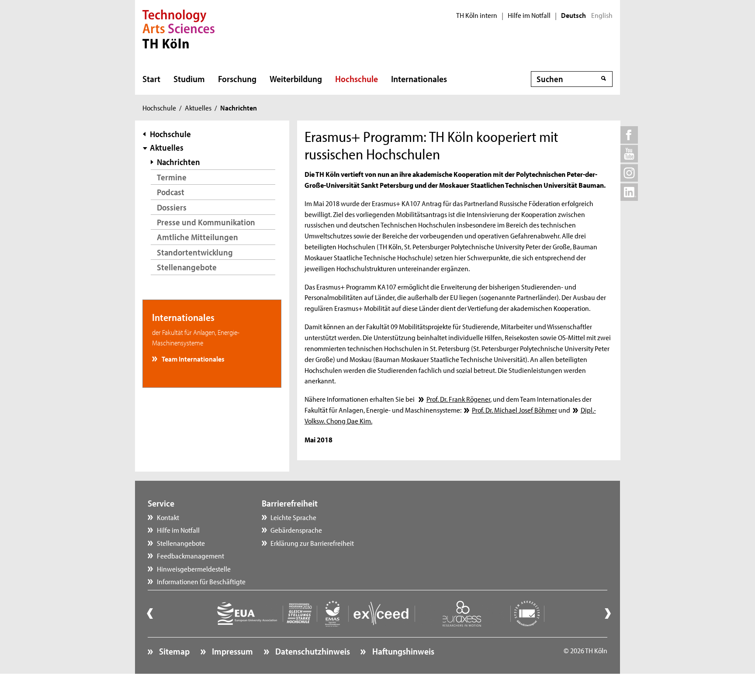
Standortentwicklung (195, 252)
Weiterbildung (296, 78)
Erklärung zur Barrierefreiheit (312, 543)
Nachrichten (178, 161)
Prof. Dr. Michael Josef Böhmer (514, 409)
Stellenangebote (187, 267)
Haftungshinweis (402, 651)
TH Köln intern (476, 15)
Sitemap (173, 651)
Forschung (237, 78)
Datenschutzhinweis (312, 651)
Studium (189, 78)
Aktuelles (198, 107)
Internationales (419, 78)
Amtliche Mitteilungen (197, 236)
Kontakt (168, 517)
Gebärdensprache (296, 529)
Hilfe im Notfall (529, 15)
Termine (172, 177)
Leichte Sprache (293, 517)
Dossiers (172, 207)
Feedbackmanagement (190, 555)
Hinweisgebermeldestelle (194, 568)
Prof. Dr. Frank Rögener (458, 398)
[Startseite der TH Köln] (178, 28)
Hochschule (356, 78)
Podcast (170, 191)
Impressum (231, 651)
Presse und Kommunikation (206, 222)
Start (151, 78)
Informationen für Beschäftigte (201, 581)
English (602, 15)
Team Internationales (193, 358)
